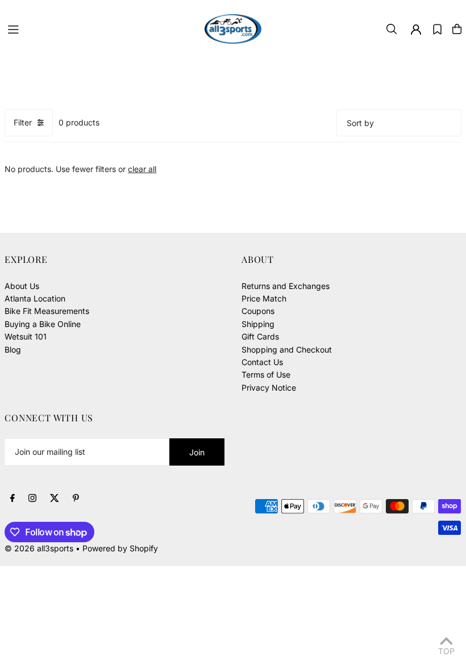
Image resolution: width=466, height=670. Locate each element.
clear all (142, 169)
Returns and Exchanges (286, 286)
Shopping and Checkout (287, 349)
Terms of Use (266, 374)
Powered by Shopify (120, 548)
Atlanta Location (35, 298)
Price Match (264, 298)
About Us (22, 286)
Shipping (258, 324)
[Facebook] (12, 498)
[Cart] (456, 29)
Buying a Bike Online (43, 324)
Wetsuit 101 (26, 336)
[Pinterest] (76, 498)
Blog (13, 349)
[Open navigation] (101, 28)
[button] (437, 28)
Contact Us (262, 362)
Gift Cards (260, 336)
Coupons (258, 311)
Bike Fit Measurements (47, 311)
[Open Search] (391, 29)
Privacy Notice (269, 387)
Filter (23, 122)
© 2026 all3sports (39, 548)
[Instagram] (32, 498)
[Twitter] (54, 498)
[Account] (416, 29)
